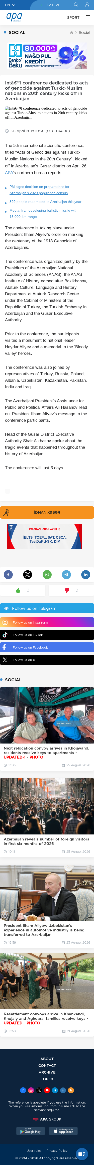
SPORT (73, 17)
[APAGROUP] (47, 1119)
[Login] (87, 4)
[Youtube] (47, 1090)
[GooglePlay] (30, 1131)
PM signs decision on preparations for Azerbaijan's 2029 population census (39, 190)
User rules (34, 1151)
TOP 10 (47, 1079)
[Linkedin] (63, 1090)
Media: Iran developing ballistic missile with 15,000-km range (43, 213)
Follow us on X (24, 660)
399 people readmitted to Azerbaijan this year (45, 202)
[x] (39, 1090)
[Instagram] (31, 1090)
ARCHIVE (47, 1072)
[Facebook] (23, 1090)
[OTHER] (86, 17)
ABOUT (47, 1059)
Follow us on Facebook (30, 647)
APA (9, 172)
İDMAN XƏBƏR (47, 512)
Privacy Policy (56, 1151)
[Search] (75, 4)
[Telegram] (55, 1090)
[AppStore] (63, 1131)
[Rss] (71, 1090)
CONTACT (47, 1065)
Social (84, 32)
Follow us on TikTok (28, 635)
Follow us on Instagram (30, 622)
